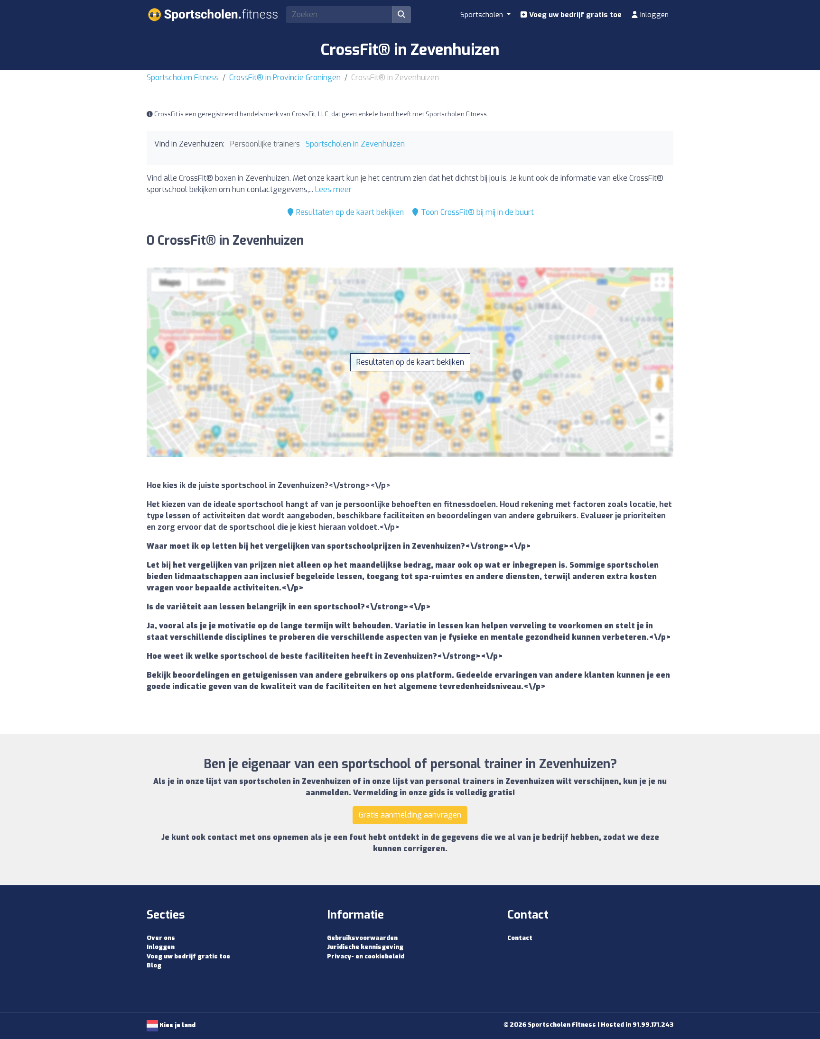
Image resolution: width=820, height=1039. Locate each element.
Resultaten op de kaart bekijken (349, 212)
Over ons (161, 938)
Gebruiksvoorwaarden (362, 938)
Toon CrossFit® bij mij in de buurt (476, 212)
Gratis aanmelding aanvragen (410, 815)
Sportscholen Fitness (183, 78)
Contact (519, 938)
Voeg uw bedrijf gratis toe (574, 14)
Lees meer (333, 189)
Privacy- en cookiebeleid (365, 956)
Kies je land (177, 1025)
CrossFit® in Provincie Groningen (285, 78)
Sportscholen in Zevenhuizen (355, 144)
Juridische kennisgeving (365, 947)
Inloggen (653, 14)
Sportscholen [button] (482, 14)
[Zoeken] (401, 14)
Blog (154, 965)
